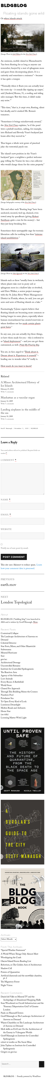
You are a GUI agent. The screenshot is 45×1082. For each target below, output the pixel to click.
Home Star (5, 711)
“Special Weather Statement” (13, 950)
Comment (8, 460)
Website (6, 529)
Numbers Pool (7, 695)
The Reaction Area (9, 672)
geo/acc (4, 659)
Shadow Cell (6, 969)
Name (6, 500)
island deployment (12, 342)
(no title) (4, 715)
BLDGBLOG (14, 5)
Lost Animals (7, 679)
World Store (6, 685)
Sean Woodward (8, 1003)
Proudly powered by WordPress (29, 1076)
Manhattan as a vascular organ (18, 398)
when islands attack (13, 19)
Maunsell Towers (16, 1013)
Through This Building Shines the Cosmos (19, 692)
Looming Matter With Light (13, 718)
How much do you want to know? (16, 366)
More (35, 622)
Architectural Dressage (10, 663)
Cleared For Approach (10, 689)
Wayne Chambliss (8, 1023)
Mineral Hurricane (9, 653)
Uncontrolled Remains (10, 666)
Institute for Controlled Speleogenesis (17, 669)
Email (6, 515)
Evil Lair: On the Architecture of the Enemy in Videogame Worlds (22, 1031)
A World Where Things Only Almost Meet (19, 954)
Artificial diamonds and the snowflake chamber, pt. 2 (21, 977)
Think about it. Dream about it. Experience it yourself (20, 354)
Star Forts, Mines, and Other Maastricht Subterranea (18, 648)
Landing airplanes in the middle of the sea (20, 412)
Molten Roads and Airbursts (13, 708)
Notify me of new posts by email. (14, 548)
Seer (2, 656)
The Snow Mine (25, 1042)
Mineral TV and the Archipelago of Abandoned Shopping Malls (22, 998)
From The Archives (11, 946)
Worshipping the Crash (11, 958)
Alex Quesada (17, 273)
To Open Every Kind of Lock (13, 702)
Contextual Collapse (9, 633)
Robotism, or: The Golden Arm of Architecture (21, 965)
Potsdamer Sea (7, 698)
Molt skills (5, 1029)
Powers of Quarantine (10, 972)
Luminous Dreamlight (10, 705)
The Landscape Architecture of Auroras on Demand (19, 638)
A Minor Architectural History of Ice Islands (20, 384)
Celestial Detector (8, 643)
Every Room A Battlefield (12, 682)
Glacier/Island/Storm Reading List (16, 961)
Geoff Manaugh (6, 428)
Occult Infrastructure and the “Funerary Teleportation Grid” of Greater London (23, 1007)
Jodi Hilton (16, 54)
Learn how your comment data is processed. (21, 567)
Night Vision (6, 985)
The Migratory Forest (10, 982)
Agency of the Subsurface (12, 676)
